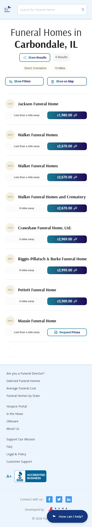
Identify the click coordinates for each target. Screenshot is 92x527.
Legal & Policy (16, 454)
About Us (12, 429)
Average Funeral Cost (21, 388)
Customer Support (19, 461)
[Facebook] (49, 499)
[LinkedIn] (68, 499)
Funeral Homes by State (23, 396)
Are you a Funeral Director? (25, 373)
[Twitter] (59, 499)
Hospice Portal (16, 406)
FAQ (9, 447)
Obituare (12, 421)
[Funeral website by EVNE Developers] (57, 509)
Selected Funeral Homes (23, 381)
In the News (14, 414)
